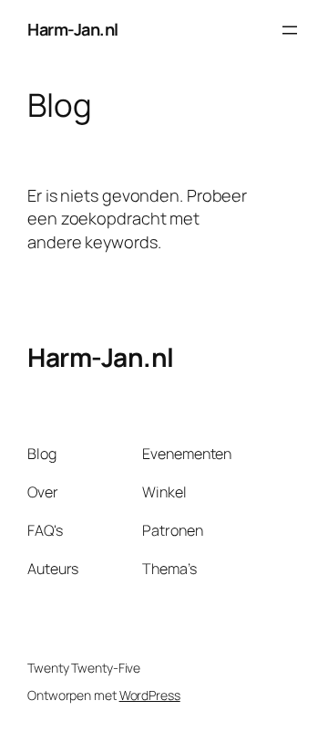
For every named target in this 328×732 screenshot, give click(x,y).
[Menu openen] (290, 30)
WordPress (149, 695)
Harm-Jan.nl (72, 29)
